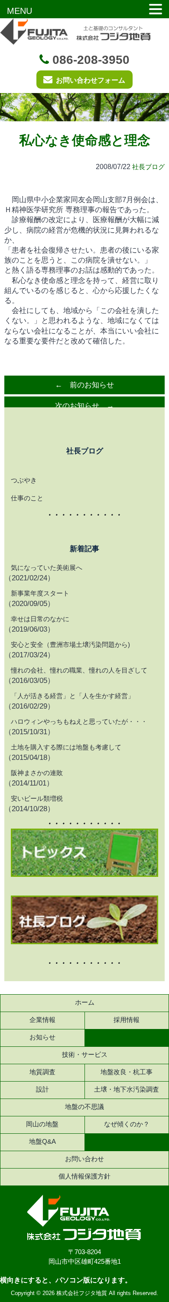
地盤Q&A (42, 1141)
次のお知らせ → (84, 406)
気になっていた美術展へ (46, 567)
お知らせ (42, 1037)
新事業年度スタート (40, 593)
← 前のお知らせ (84, 385)
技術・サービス (84, 1054)
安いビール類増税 (37, 798)
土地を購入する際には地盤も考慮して (66, 747)
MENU (19, 11)
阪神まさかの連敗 (37, 772)
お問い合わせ (84, 1158)
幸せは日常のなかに (40, 619)
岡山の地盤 (42, 1124)
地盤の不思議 (84, 1106)
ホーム (84, 1002)
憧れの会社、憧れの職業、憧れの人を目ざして (79, 670)
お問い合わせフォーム (90, 80)
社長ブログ (148, 166)
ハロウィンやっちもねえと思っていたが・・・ (79, 721)
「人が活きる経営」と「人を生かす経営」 (72, 695)
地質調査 (42, 1072)
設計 (42, 1089)
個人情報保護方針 (84, 1176)
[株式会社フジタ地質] (84, 1238)
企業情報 (42, 1019)
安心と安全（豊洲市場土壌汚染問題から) (70, 644)
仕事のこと (27, 498)
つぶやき (24, 480)
